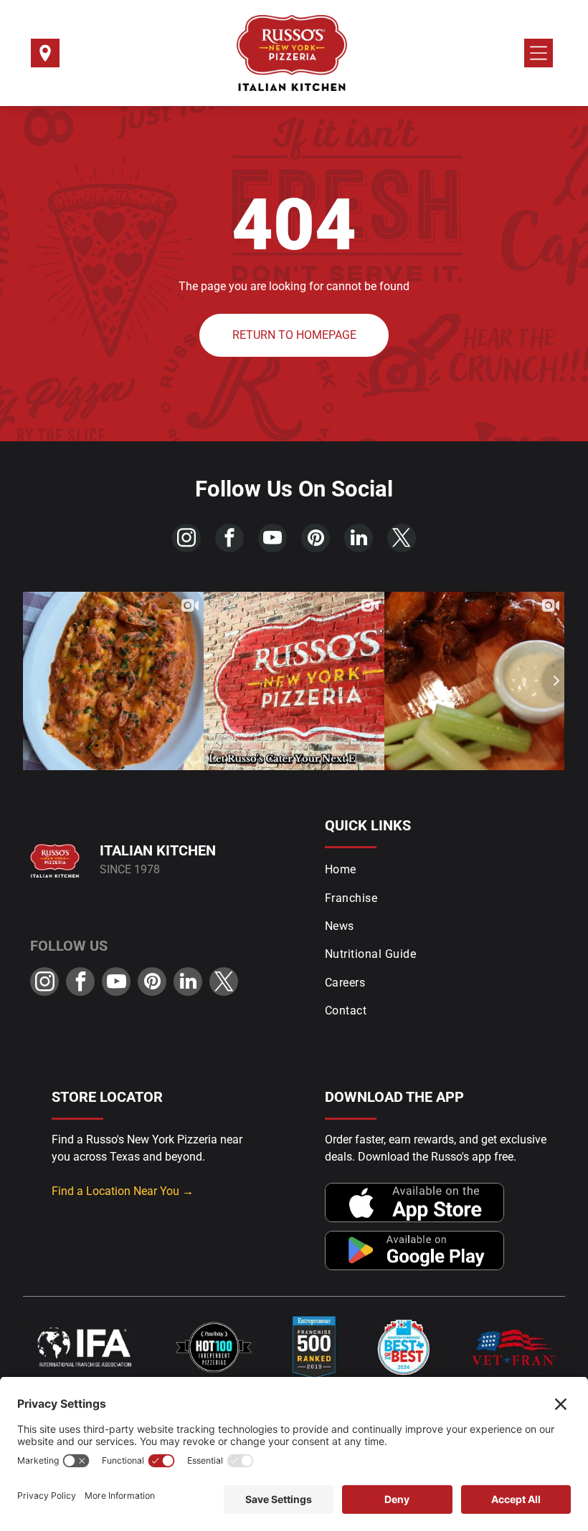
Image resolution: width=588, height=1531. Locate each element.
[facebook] (229, 540)
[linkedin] (358, 540)
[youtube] (272, 540)
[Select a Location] (45, 57)
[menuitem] (441, 869)
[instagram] (186, 540)
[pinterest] (315, 540)
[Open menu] (538, 53)
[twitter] (401, 540)
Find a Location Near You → (123, 1191)
